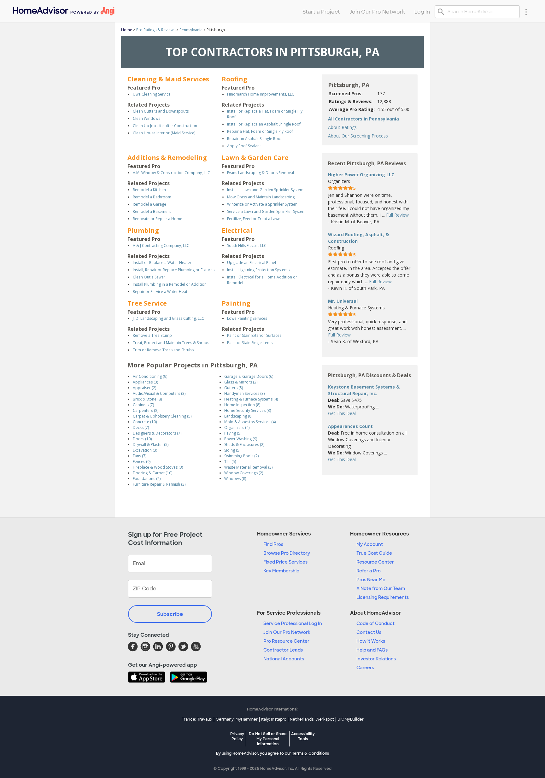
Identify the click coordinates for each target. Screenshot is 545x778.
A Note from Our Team (380, 588)
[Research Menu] (526, 11)
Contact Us (368, 632)
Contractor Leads (283, 650)
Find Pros (273, 544)
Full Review (397, 215)
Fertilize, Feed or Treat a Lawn (253, 218)
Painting (236, 303)
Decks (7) (141, 427)
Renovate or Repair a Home (157, 218)
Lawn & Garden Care (255, 157)
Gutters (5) (233, 387)
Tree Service (147, 303)
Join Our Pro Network (286, 632)
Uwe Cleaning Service (152, 94)
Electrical (237, 230)
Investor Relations (376, 659)
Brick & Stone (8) (147, 399)
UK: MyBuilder (350, 719)
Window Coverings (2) (243, 473)
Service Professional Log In (292, 623)
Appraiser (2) (144, 387)
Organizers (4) (236, 427)
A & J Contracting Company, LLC (161, 245)
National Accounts (283, 659)
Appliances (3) (145, 382)
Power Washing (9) (240, 439)
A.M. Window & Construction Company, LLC (171, 172)
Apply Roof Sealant (244, 146)
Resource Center (375, 562)
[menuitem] (63, 9)
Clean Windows (146, 118)
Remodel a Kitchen (149, 189)
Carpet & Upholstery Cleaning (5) (162, 416)
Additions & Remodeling (167, 157)
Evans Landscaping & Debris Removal (260, 172)
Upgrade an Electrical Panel (251, 262)
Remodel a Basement (152, 211)
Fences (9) (141, 461)
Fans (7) (139, 456)
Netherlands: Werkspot (312, 719)
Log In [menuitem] (422, 12)
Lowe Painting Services (247, 318)
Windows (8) (235, 478)
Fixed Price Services (285, 562)
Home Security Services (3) (247, 410)
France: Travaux (197, 719)
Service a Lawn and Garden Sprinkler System (266, 211)
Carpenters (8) (145, 410)
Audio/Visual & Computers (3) (159, 393)
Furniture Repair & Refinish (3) (159, 484)
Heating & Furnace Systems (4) (251, 399)
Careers (365, 667)
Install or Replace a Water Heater (162, 262)
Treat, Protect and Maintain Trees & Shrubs (171, 342)
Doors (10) (142, 439)
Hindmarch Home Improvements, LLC (260, 94)
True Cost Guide (374, 553)
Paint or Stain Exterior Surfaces (254, 335)
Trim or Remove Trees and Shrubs (163, 350)
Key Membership (281, 571)
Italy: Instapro (273, 719)
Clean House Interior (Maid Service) (164, 133)
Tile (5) (230, 461)
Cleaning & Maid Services (168, 79)
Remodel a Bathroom (152, 197)
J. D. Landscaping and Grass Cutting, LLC (168, 318)
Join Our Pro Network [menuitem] (377, 12)
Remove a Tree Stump (152, 335)
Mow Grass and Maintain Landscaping (261, 197)
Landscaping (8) (238, 416)
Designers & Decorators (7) (157, 433)
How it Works (370, 641)
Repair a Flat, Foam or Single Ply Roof (260, 131)
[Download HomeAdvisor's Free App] (149, 677)
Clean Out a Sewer (149, 277)
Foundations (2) (147, 478)
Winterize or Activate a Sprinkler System (262, 204)
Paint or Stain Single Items (249, 342)
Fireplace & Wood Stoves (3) (158, 467)
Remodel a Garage (149, 204)
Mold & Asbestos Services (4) (250, 421)
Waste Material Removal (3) (248, 467)
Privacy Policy (237, 736)
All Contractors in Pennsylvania (363, 119)
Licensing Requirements (382, 597)
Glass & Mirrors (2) (240, 382)
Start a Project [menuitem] (321, 12)
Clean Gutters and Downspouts (161, 111)
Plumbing (143, 230)
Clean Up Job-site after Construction (165, 125)
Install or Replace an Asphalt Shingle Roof (264, 124)
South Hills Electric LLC (247, 245)
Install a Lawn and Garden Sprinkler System (265, 189)
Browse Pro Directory (286, 553)
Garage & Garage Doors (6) (248, 376)
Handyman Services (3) (244, 393)
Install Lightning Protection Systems (258, 269)
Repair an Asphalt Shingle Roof (254, 138)
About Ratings (342, 127)
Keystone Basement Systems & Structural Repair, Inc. (364, 390)
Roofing (234, 79)
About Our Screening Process (358, 136)
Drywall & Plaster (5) (150, 444)
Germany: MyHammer (237, 719)
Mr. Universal (343, 301)
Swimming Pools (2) (241, 456)
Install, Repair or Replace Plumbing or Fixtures (173, 269)
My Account (369, 544)
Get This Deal (342, 413)
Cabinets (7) (143, 404)
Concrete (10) (145, 421)
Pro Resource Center (286, 641)
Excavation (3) (145, 450)
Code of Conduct (375, 623)
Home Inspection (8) (242, 404)
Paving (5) (232, 433)
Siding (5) (232, 450)
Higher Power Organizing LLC (361, 175)
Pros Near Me (370, 579)
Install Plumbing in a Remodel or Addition (170, 284)
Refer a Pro (368, 571)
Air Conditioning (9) (150, 376)
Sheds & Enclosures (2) (244, 444)
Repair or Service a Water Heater (162, 291)
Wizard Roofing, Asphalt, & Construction (358, 237)
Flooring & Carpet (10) (152, 473)
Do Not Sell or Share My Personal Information (268, 738)
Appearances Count (350, 426)
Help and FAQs (372, 650)
